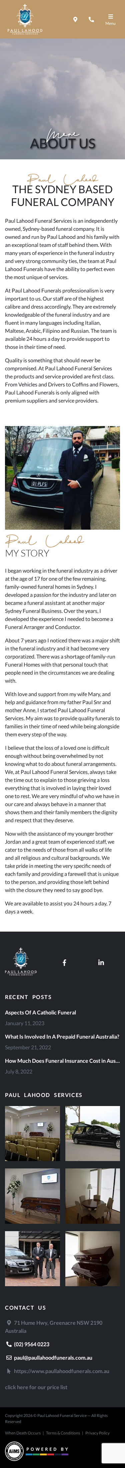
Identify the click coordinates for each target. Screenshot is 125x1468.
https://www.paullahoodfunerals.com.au (61, 1371)
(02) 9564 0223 (31, 1344)
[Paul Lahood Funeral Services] (21, 973)
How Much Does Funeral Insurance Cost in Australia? (62, 1060)
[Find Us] (75, 19)
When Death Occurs (23, 1432)
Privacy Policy (97, 1432)
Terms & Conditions (63, 1432)
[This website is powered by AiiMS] (36, 1452)
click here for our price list (36, 1387)
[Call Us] (91, 19)
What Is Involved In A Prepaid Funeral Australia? (62, 1036)
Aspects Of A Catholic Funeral (40, 1012)
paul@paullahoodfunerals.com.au (52, 1357)
